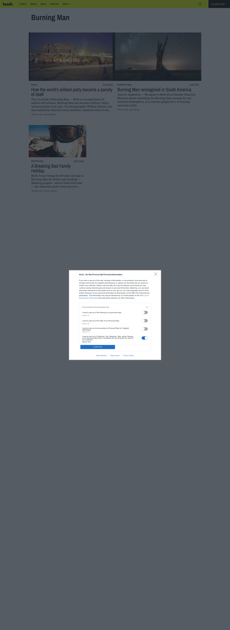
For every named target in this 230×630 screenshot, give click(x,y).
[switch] (145, 312)
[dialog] (115, 315)
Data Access (115, 355)
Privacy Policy (128, 355)
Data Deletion (101, 355)
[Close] (156, 274)
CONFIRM (97, 347)
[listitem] (115, 307)
